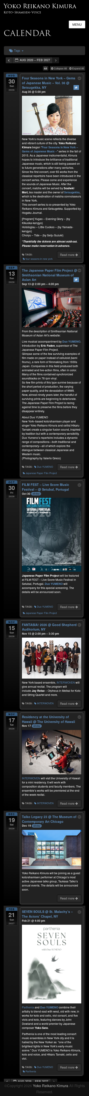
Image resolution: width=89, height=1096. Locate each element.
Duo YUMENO (45, 466)
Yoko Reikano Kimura (40, 6)
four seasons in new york (39, 258)
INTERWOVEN (66, 682)
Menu (77, 24)
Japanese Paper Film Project (41, 473)
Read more (67, 255)
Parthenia (28, 1007)
